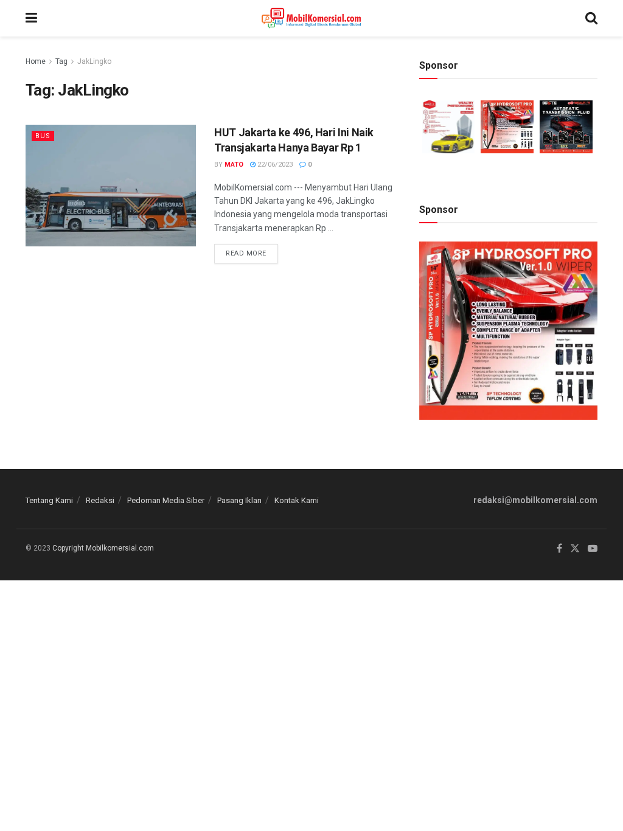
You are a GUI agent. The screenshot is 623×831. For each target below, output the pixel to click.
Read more (252, 250)
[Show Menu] (31, 18)
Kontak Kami (296, 500)
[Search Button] (591, 18)
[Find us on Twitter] (575, 548)
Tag (61, 61)
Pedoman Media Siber (165, 500)
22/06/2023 (274, 165)
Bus (42, 136)
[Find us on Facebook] (559, 548)
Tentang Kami (49, 500)
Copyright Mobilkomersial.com (103, 548)
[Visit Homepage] (311, 18)
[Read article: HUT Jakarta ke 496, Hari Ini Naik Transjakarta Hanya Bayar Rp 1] (111, 185)
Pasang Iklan (239, 500)
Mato (233, 165)
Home (36, 61)
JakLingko (94, 61)
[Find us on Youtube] (592, 548)
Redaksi (100, 500)
